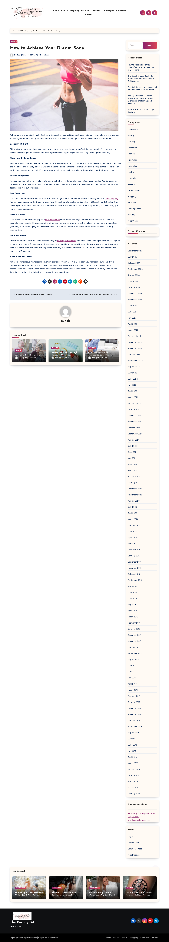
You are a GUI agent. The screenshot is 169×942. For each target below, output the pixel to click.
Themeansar (52, 938)
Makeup (131, 184)
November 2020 (135, 495)
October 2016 (134, 720)
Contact (89, 15)
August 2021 (133, 440)
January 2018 (134, 629)
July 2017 (132, 666)
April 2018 (132, 611)
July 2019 (132, 531)
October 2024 (134, 263)
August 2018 (133, 586)
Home (56, 11)
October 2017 (134, 647)
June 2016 (132, 745)
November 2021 (135, 422)
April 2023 (132, 324)
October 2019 (134, 525)
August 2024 (134, 275)
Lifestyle (132, 178)
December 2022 (135, 342)
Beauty (97, 11)
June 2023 (132, 312)
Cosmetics (132, 148)
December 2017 (135, 635)
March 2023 (133, 330)
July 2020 (132, 507)
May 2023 (132, 318)
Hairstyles (109, 11)
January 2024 (134, 287)
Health (64, 11)
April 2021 (132, 464)
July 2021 (132, 446)
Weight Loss (133, 221)
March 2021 (133, 470)
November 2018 (135, 568)
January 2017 (134, 702)
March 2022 (133, 397)
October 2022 (134, 354)
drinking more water (66, 240)
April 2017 (132, 684)
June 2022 (133, 379)
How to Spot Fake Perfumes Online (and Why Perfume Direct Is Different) (142, 67)
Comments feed (135, 849)
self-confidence (52, 219)
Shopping (74, 11)
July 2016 (132, 739)
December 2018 (135, 562)
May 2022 (132, 385)
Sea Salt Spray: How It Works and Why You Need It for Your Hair (103, 895)
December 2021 (135, 415)
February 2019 (134, 550)
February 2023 (134, 336)
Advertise (121, 11)
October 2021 (134, 428)
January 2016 (134, 775)
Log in (130, 837)
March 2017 (133, 690)
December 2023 (135, 293)
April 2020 (132, 513)
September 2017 (135, 653)
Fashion (85, 11)
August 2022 (134, 367)
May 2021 (132, 458)
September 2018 (135, 580)
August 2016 (133, 733)
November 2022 (135, 348)
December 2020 (135, 489)
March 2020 (133, 519)
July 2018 (132, 592)
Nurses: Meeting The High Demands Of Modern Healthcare (64, 355)
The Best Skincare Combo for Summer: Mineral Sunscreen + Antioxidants (141, 78)
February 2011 (134, 788)
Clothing (132, 142)
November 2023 (135, 300)
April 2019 (132, 537)
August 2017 (133, 659)
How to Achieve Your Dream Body (47, 48)
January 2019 (134, 556)
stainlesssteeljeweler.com (139, 820)
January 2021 (134, 483)
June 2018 (132, 598)
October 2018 (134, 574)
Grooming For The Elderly (27, 355)
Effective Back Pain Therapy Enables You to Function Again (100, 355)
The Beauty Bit (22, 922)
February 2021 (134, 476)
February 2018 (134, 623)
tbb (18, 55)
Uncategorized (134, 209)
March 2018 (133, 617)
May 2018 (132, 605)
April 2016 (132, 757)
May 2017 (132, 678)
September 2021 (135, 434)
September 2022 (135, 361)
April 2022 (132, 391)
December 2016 (135, 708)
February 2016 (134, 769)
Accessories (133, 129)
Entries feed (133, 843)
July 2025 (132, 257)
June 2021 (132, 452)
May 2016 (132, 751)
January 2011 (134, 794)
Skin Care (132, 203)
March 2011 (133, 781)
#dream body (44, 55)
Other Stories (134, 190)
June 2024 (133, 281)
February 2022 (134, 403)
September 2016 (135, 727)
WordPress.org (134, 855)
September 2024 (135, 269)
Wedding (132, 215)
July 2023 (132, 306)
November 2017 (135, 641)
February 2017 (134, 696)
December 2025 (135, 251)
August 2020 (134, 501)
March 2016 (133, 763)
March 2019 (133, 544)
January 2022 (134, 409)
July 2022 (132, 373)
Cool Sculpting (111, 198)
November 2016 (135, 714)
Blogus (41, 938)
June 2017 (132, 672)
